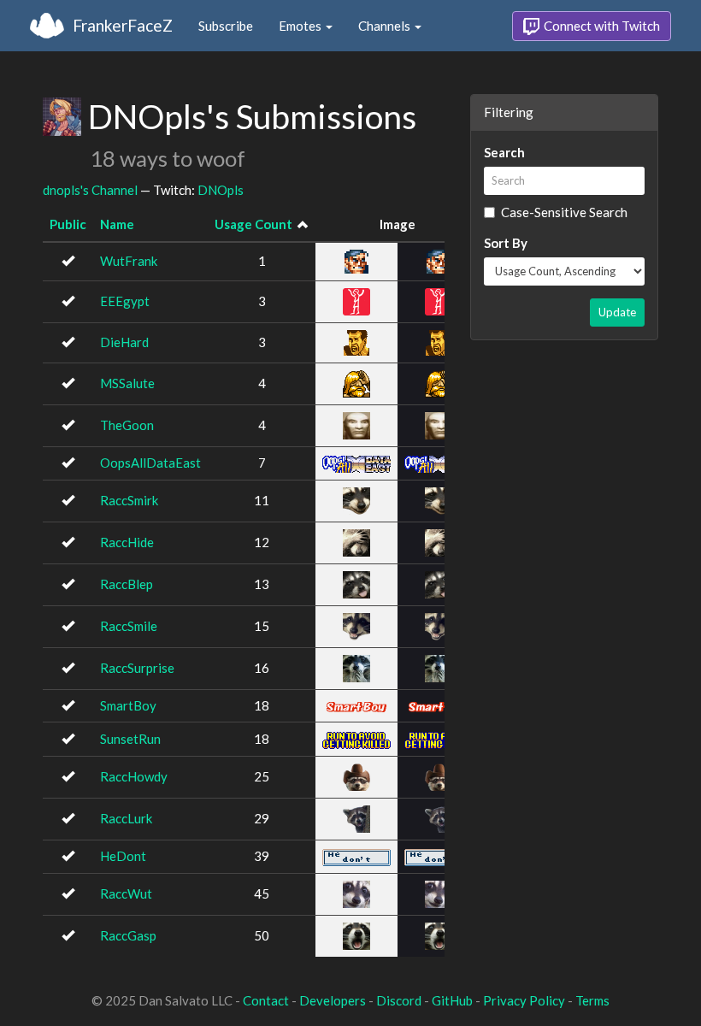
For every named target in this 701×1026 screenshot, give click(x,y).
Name (117, 224)
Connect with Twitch (600, 25)
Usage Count (253, 224)
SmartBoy (128, 705)
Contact (266, 1000)
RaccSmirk (129, 500)
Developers (332, 1000)
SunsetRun (130, 738)
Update (617, 312)
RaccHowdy (134, 776)
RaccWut (126, 893)
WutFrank (128, 260)
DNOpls (220, 190)
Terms (592, 1000)
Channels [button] (385, 25)
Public (68, 224)
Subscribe (225, 25)
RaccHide (127, 542)
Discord (398, 1000)
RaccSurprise (137, 667)
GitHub (452, 1000)
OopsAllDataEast (150, 462)
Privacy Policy (524, 1000)
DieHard (124, 342)
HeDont (123, 856)
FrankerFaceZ (123, 25)
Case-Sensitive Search (564, 212)
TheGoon (127, 425)
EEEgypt (125, 301)
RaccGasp (128, 935)
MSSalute (127, 383)
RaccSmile (128, 626)
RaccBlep (126, 584)
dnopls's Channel (90, 190)
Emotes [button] (301, 25)
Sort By (505, 243)
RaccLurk (126, 818)
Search (504, 152)
